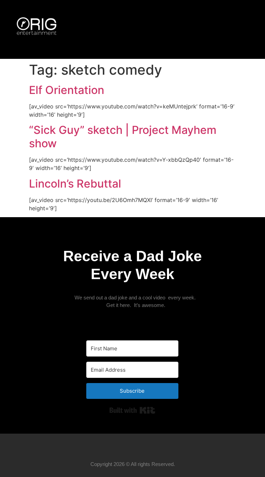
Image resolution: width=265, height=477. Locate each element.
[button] (241, 29)
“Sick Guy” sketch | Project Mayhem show (122, 136)
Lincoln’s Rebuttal (75, 183)
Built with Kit (132, 410)
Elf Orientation (66, 90)
